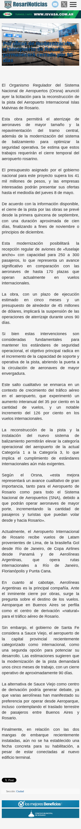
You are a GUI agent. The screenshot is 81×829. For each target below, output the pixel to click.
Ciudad (20, 791)
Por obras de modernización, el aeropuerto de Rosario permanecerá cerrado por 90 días (38, 52)
